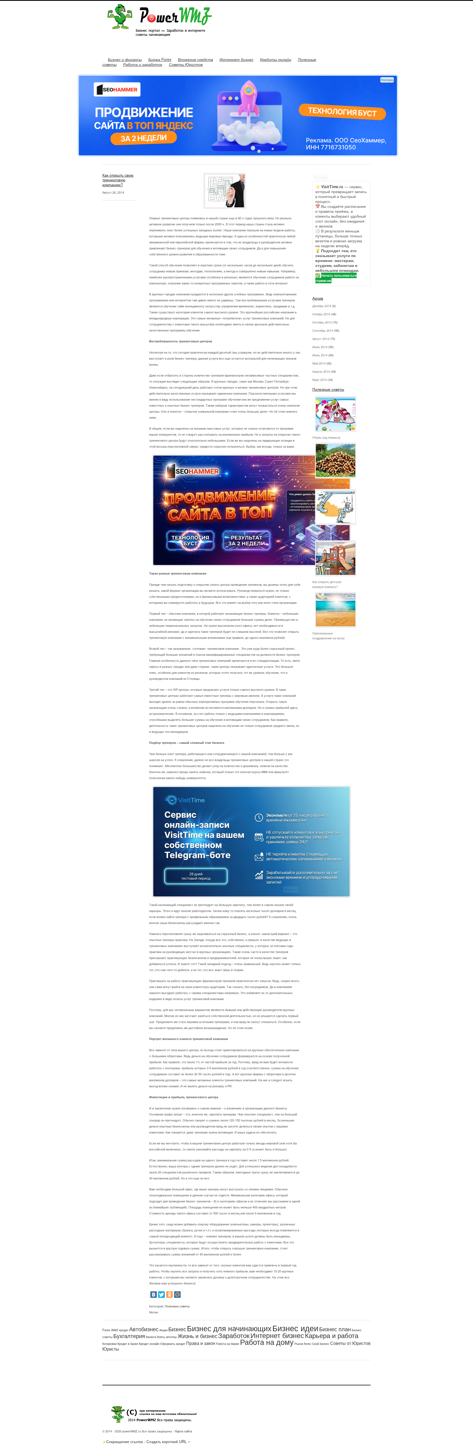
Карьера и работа (331, 1335)
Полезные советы (177, 1306)
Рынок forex (303, 1343)
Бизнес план (335, 1329)
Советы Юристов (186, 64)
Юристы (110, 1349)
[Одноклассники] (169, 1294)
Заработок (234, 1335)
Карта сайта (183, 1431)
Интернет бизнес (236, 59)
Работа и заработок (142, 64)
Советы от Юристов (350, 1343)
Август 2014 (320, 338)
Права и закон (200, 1343)
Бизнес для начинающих (229, 1328)
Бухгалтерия (129, 1336)
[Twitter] (161, 1294)
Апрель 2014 (321, 371)
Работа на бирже (227, 1343)
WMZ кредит (119, 1330)
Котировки (109, 1343)
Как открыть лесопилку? (329, 484)
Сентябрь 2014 (322, 330)
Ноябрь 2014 (321, 314)
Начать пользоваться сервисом (336, 278)
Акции (163, 1330)
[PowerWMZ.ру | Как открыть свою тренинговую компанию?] (157, 40)
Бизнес (177, 1329)
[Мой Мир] (177, 1294)
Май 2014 (318, 363)
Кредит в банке (127, 1344)
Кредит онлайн (149, 1344)
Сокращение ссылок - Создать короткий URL (146, 1441)
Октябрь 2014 (321, 322)
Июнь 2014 (319, 355)
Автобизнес (143, 1329)
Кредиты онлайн (275, 59)
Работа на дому (267, 1342)
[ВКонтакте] (153, 1294)
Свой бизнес (320, 1343)
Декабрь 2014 (321, 306)
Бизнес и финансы (125, 59)
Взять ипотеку (167, 1337)
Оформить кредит (172, 1344)
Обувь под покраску (326, 437)
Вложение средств (195, 59)
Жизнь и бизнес (197, 1336)
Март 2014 (319, 379)
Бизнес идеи (295, 1327)
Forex (106, 1330)
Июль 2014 (319, 347)
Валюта (151, 1336)
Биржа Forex (159, 59)
